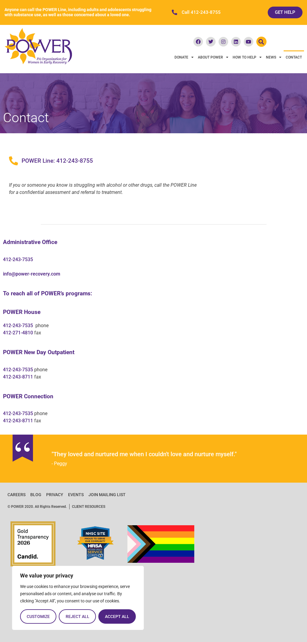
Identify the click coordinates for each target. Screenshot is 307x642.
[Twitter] (211, 42)
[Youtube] (248, 42)
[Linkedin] (236, 42)
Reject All (77, 616)
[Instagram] (223, 42)
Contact (294, 57)
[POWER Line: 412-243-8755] (13, 160)
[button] (261, 42)
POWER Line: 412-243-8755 (57, 161)
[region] (78, 598)
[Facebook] (198, 42)
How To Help (244, 57)
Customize (38, 616)
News (271, 57)
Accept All (117, 616)
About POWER (210, 57)
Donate (181, 57)
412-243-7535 (18, 259)
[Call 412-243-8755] (174, 12)
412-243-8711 (18, 377)
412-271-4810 (18, 333)
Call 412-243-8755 (201, 12)
